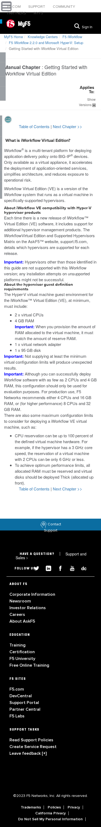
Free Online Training (29, 665)
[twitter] (34, 567)
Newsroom (20, 601)
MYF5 (38, 13)
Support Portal (24, 702)
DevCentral (20, 696)
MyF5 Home (13, 36)
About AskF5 (22, 621)
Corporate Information (32, 594)
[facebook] (58, 567)
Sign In (87, 27)
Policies (54, 807)
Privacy (74, 807)
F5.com (14, 6)
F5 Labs (17, 716)
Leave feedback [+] (28, 753)
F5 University (22, 658)
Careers (17, 614)
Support (37, 6)
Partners (17, 13)
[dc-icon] (81, 567)
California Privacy (50, 813)
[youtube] (70, 567)
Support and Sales (51, 555)
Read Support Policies (31, 740)
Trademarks (31, 807)
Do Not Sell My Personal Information (50, 819)
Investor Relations (27, 608)
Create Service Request (33, 746)
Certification (22, 652)
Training (17, 645)
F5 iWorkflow (72, 36)
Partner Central (24, 709)
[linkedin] (46, 567)
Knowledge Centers (43, 36)
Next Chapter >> (67, 126)
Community (64, 6)
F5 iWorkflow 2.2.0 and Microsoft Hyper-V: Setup (46, 42)
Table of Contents (35, 126)
